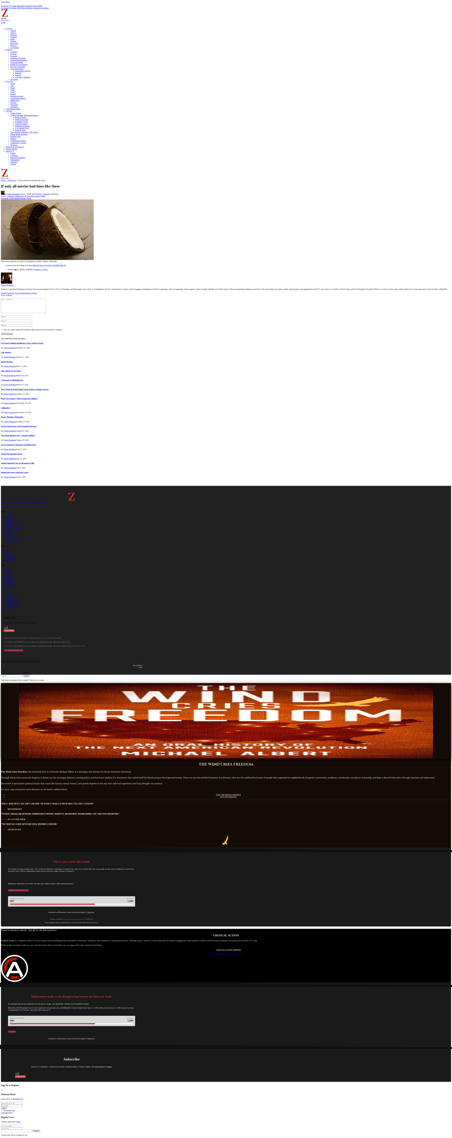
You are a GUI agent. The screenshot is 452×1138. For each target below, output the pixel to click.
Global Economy (21, 124)
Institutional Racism (22, 126)
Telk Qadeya (6, 352)
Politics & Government (18, 65)
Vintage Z (14, 145)
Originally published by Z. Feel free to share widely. (26, 196)
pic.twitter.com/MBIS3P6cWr (55, 265)
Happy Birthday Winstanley (12, 417)
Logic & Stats (20, 130)
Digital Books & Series (19, 134)
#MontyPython (38, 265)
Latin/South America (18, 98)
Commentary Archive (18, 143)
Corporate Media (16, 62)
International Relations (18, 60)
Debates (13, 41)
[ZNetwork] (4, 16)
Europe (13, 94)
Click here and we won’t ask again (74, 919)
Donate (3, 18)
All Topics (14, 79)
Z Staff (13, 153)
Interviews (14, 43)
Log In (4, 1108)
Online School (15, 113)
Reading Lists (15, 137)
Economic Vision (21, 122)
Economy (14, 56)
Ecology (13, 54)
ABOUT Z (10, 151)
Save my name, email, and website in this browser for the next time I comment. (33, 330)
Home (3, 180)
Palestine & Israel (16, 96)
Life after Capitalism (22, 77)
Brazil (12, 88)
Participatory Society (22, 71)
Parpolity (18, 73)
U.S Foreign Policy (22, 128)
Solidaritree (5, 408)
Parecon (18, 75)
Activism (13, 52)
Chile (12, 90)
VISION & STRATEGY (15, 147)
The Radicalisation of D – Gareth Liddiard (18, 435)
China (12, 92)
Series (12, 39)
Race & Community (17, 67)
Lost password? (7, 1113)
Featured (13, 37)
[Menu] (2, 25)
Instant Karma (7, 362)
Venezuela (14, 105)
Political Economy (22, 120)
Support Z (14, 162)
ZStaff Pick (11, 180)
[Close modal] (2, 1090)
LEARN (9, 111)
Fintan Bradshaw (13, 194)
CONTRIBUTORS (13, 109)
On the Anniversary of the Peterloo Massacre (19, 426)
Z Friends (14, 156)
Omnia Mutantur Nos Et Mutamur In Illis (17, 463)
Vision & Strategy (17, 69)
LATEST (9, 29)
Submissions (15, 160)
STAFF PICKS (11, 149)
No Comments (44, 194)
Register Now (18, 1099)
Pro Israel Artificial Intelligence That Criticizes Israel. (22, 343)
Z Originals (14, 48)
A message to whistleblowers (12, 380)
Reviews (13, 46)
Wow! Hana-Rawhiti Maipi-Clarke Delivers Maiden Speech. (25, 389)
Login (18, 1122)
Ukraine (13, 103)
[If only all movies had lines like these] (47, 259)
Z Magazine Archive (18, 141)
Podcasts (13, 35)
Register (36, 1131)
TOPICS (9, 50)
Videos (13, 33)
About (3, 591)
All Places (14, 107)
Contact (13, 164)
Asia (12, 86)
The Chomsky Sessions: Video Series (24, 132)
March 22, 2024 (41, 270)
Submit (26, 676)
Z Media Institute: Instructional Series (24, 115)
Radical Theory (21, 117)
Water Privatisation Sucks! (11, 454)
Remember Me (9, 1111)
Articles (13, 31)
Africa (12, 84)
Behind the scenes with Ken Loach (14, 472)
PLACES (9, 82)
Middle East (14, 101)
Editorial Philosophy (18, 158)
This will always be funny (11, 371)
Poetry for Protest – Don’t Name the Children (19, 399)
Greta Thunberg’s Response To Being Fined (18, 445)
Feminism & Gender (18, 58)
